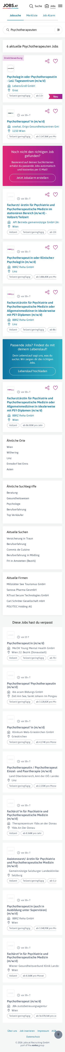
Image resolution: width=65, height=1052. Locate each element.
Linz (14, 271)
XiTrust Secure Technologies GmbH (28, 595)
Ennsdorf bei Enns (17, 463)
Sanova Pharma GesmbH (22, 589)
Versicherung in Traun (20, 538)
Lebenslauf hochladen (32, 371)
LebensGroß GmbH (23, 85)
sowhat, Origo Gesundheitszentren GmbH (37, 126)
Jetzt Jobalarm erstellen (32, 177)
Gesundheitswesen (18, 498)
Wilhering (12, 452)
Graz (15, 90)
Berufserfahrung (16, 509)
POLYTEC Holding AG (19, 606)
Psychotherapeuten (36, 46)
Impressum (43, 1031)
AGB (54, 1031)
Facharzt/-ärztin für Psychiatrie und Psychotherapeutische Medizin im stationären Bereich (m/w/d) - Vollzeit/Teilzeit (31, 211)
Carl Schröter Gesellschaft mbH (26, 600)
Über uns (12, 1031)
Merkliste (32, 15)
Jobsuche (15, 15)
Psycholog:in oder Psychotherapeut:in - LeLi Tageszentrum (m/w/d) (32, 78)
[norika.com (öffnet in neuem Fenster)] (32, 1045)
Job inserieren (27, 1031)
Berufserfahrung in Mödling (23, 555)
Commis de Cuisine (18, 549)
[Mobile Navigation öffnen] (60, 6)
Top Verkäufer (15, 514)
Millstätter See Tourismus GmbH (26, 584)
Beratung (12, 492)
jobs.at (27, 1042)
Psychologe (13, 503)
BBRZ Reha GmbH (23, 266)
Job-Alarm (49, 15)
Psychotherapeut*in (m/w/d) (26, 121)
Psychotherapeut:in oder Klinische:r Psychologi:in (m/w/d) (30, 259)
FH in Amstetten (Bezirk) (21, 560)
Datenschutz (33, 1036)
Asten (10, 469)
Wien (15, 226)
